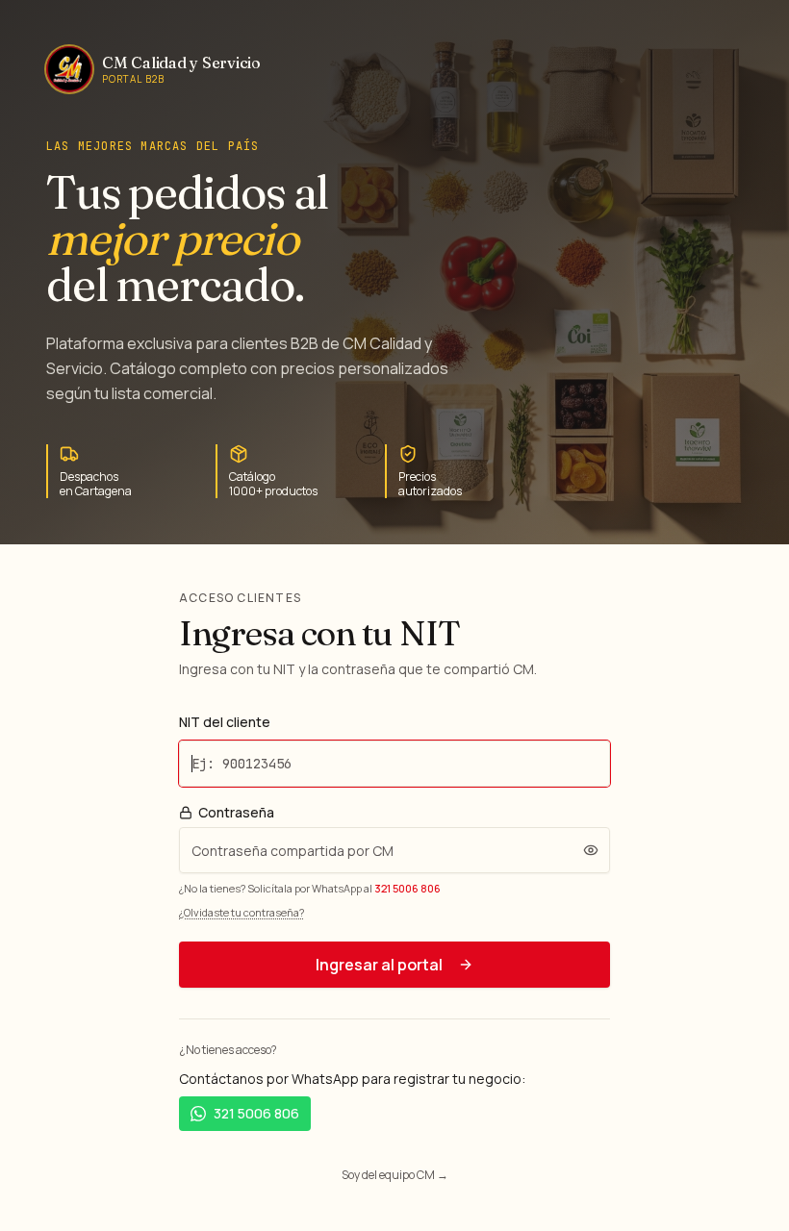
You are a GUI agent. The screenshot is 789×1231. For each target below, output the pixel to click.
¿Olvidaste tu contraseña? (241, 912)
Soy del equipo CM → (395, 1175)
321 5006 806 (407, 888)
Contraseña (236, 812)
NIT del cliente (224, 722)
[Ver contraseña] (590, 850)
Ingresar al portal (379, 964)
